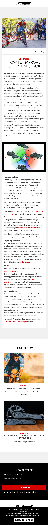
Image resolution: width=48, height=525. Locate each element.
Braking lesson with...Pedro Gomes (24, 388)
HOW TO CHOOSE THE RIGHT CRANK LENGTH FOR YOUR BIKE (24, 437)
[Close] (3, 3)
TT (8, 214)
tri (13, 214)
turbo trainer (25, 262)
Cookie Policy (36, 516)
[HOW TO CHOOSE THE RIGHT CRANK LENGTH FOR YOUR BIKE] (24, 416)
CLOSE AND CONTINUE (24, 520)
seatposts (34, 228)
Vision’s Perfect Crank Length (15, 322)
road (37, 211)
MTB (41, 211)
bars (25, 228)
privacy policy (31, 492)
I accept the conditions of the (21, 492)
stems (20, 228)
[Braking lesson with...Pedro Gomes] (24, 368)
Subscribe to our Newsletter (12, 474)
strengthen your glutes (12, 271)
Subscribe (25, 487)
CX (5, 214)
